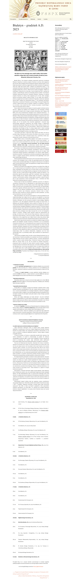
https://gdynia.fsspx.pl (38, 566)
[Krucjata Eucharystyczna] (61, 126)
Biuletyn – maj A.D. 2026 (59, 101)
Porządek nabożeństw (23, 19)
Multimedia (33, 19)
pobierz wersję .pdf (18, 33)
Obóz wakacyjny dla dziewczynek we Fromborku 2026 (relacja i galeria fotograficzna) (62, 81)
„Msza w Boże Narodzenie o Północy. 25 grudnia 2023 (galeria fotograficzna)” (33, 577)
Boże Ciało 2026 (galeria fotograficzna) (62, 95)
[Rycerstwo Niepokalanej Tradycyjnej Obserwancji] (61, 122)
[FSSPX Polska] (61, 134)
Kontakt (39, 19)
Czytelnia (45, 19)
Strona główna (13, 19)
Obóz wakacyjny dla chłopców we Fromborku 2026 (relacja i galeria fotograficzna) (61, 89)
